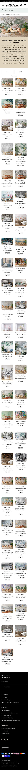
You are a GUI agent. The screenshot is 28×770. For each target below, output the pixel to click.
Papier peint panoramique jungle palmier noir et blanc (20, 182)
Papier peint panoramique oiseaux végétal (20, 443)
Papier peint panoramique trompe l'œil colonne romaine (20, 531)
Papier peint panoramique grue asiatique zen (20, 311)
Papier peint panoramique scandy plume (7, 488)
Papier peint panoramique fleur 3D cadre (7, 636)
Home (2, 14)
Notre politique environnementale (10, 720)
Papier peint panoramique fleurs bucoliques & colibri (20, 229)
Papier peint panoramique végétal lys (7, 402)
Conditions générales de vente (9, 713)
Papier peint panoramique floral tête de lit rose (21, 615)
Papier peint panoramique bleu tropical (7, 205)
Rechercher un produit (5, 760)
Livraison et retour (6, 700)
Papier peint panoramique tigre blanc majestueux (20, 465)
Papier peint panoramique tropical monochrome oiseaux (20, 376)
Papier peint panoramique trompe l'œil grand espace (7, 530)
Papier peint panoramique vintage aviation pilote (7, 290)
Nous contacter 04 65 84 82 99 (10, 702)
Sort (20, 72)
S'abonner (7, 687)
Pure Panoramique (12, 766)
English (4, 749)
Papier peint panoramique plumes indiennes (20, 488)
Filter (7, 72)
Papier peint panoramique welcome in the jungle (20, 110)
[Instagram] (5, 739)
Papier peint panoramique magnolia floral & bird (7, 182)
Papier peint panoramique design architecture (7, 270)
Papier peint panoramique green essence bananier (21, 596)
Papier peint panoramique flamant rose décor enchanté (20, 640)
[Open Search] (2, 10)
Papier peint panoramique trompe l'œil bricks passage (7, 468)
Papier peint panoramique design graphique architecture (7, 659)
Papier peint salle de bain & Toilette (12, 14)
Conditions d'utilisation (6, 763)
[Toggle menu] (3, 5)
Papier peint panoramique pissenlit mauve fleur (20, 573)
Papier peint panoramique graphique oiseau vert (7, 423)
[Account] (21, 4)
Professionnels (5, 733)
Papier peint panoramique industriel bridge (7, 248)
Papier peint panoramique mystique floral (21, 402)
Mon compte (4, 697)
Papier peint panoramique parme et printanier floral (7, 596)
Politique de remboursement (17, 763)
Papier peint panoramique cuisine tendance (20, 90)
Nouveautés (4, 731)
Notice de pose (5, 710)
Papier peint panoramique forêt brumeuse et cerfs (7, 616)
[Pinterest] (7, 739)
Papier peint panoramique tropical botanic (7, 90)
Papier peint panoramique (8, 728)
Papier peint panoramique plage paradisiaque (21, 249)
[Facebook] (2, 739)
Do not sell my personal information (8, 762)
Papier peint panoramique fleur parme (7, 134)
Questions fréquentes (7, 718)
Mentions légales (6, 715)
